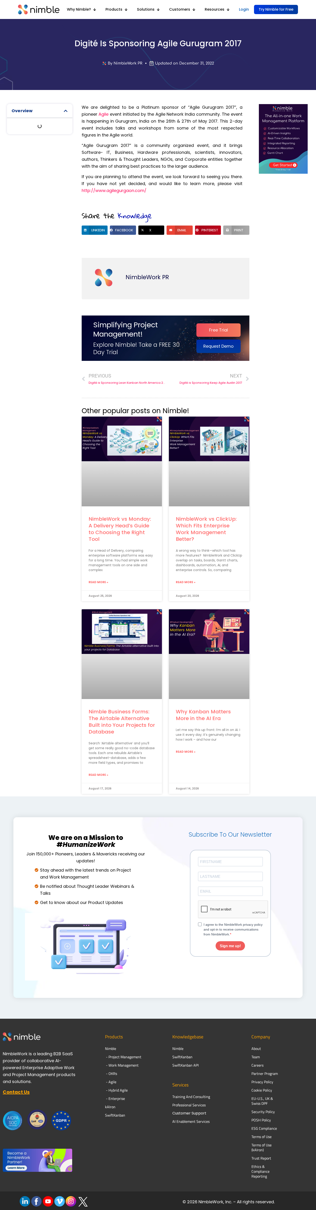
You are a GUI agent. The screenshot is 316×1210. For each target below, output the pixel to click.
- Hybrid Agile (116, 1090)
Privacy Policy (262, 1082)
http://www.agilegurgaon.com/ (114, 190)
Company (260, 1036)
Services (180, 1084)
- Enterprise (115, 1098)
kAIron (110, 1107)
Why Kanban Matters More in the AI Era (203, 715)
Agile (103, 114)
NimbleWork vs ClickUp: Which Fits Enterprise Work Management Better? (206, 529)
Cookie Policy (261, 1090)
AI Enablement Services (191, 1121)
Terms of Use (261, 1136)
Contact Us (16, 1092)
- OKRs (111, 1073)
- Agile (110, 1082)
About (256, 1048)
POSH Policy (261, 1120)
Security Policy (263, 1111)
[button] (66, 111)
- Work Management (122, 1065)
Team (256, 1057)
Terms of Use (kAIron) (261, 1147)
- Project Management (123, 1057)
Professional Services (189, 1105)
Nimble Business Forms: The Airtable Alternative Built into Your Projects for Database (122, 721)
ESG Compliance (264, 1128)
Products (114, 1036)
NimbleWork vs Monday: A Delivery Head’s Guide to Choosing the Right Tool (120, 529)
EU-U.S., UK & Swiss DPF (262, 1101)
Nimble (177, 1048)
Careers (257, 1065)
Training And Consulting (191, 1096)
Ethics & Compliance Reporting (260, 1171)
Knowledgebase (187, 1036)
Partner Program (264, 1073)
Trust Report (261, 1158)
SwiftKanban (115, 1115)
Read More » (98, 582)
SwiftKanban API (185, 1065)
